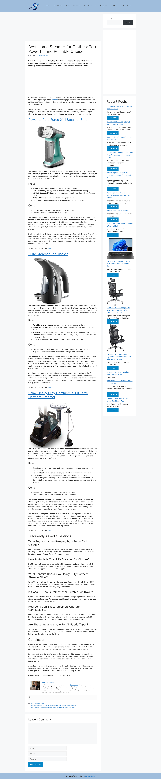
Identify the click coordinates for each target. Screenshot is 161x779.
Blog (114, 6)
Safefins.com (74, 685)
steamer (55, 100)
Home (48, 6)
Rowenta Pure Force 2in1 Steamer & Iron (58, 120)
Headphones (58, 6)
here (49, 248)
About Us (125, 6)
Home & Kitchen (89, 6)
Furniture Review (72, 6)
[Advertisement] (63, 27)
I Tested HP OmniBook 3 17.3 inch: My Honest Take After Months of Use (119, 263)
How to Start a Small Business (118, 211)
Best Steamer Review (37, 703)
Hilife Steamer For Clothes (48, 254)
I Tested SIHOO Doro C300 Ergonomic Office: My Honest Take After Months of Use (119, 356)
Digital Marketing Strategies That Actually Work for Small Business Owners (119, 195)
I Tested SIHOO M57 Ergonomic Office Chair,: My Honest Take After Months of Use (118, 310)
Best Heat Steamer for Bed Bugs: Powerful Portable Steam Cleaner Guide (53, 705)
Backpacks (103, 6)
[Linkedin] (30, 697)
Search (109, 19)
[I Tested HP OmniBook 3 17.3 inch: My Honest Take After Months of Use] (121, 249)
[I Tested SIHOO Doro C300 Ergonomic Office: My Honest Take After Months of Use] (116, 338)
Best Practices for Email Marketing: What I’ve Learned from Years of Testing (120, 155)
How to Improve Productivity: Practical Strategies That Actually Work (119, 175)
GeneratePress (90, 776)
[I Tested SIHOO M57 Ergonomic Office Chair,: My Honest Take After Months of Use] (115, 292)
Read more (112, 118)
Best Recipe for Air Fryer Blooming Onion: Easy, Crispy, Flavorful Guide (52, 707)
